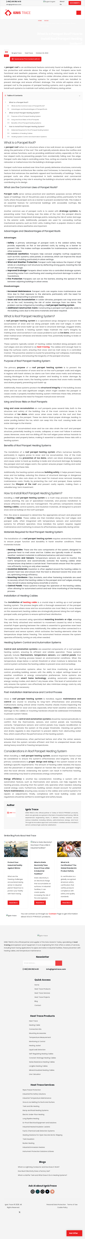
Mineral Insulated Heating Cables (41, 1070)
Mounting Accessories (37, 1033)
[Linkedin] (7, 1212)
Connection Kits (35, 1029)
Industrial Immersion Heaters (34, 1147)
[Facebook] (15, 1212)
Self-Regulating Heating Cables (41, 1054)
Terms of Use (72, 1204)
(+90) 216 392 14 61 (31, 969)
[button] (49, 3)
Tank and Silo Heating (31, 1106)
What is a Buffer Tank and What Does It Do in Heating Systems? (42, 1175)
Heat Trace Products (42, 989)
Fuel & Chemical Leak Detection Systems (39, 1131)
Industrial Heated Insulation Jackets (36, 1127)
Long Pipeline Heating (31, 1118)
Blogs (46, 20)
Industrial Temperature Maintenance (37, 1098)
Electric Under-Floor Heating (33, 1114)
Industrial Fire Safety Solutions (34, 1094)
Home (40, 20)
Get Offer (73, 1233)
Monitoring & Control (37, 1041)
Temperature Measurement (40, 1037)
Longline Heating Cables (38, 1066)
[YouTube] (13, 1216)
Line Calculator (35, 1074)
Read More (13, 903)
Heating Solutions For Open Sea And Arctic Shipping (42, 1135)
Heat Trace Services (42, 993)
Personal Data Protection (56, 1204)
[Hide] (79, 96)
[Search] (55, 12)
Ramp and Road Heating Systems (35, 1110)
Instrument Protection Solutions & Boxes (38, 1151)
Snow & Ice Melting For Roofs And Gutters (39, 1102)
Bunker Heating (28, 1143)
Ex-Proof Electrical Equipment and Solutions (39, 1123)
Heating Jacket (35, 1045)
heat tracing (43, 347)
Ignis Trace (31, 809)
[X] (19, 1212)
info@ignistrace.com (13, 4)
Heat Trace (33, 1021)
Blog (36, 1001)
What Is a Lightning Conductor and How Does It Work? (38, 1167)
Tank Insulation (28, 1139)
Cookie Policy (62, 1207)
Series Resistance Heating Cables (42, 1062)
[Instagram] (11, 1212)
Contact (52, 913)
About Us (62, 3)
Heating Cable (34, 1025)
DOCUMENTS (75, 3)
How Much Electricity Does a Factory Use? (34, 1171)
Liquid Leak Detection (37, 1050)
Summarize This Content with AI (27, 59)
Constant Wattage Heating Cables (42, 1058)
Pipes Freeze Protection (32, 1090)
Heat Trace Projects (42, 997)
